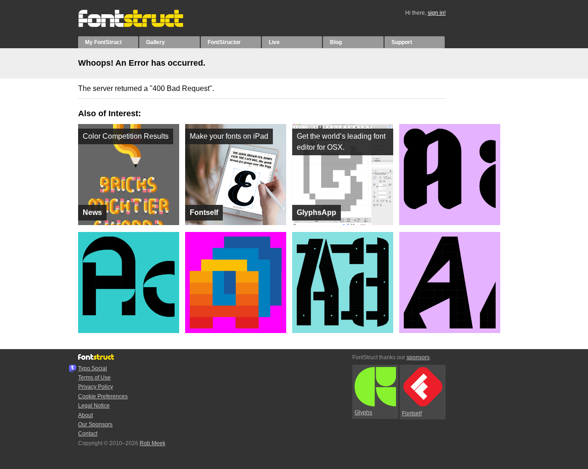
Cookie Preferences (103, 396)
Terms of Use (94, 377)
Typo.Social (92, 368)
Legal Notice (94, 405)
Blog (336, 42)
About (85, 415)
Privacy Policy (95, 387)
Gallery (155, 42)
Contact (87, 433)
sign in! (437, 13)
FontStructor (224, 42)
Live (274, 42)
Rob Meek (152, 443)
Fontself (412, 413)
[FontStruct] (140, 25)
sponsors (418, 357)
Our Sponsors (95, 424)
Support (401, 42)
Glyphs (363, 412)
